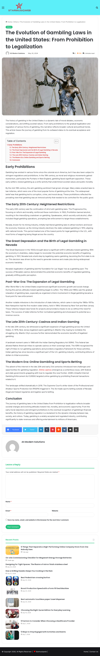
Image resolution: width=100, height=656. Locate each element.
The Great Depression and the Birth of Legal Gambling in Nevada (35, 150)
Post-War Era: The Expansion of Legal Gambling (29, 152)
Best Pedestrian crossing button (35, 577)
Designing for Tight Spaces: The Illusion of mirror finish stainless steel (37, 564)
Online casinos (45, 370)
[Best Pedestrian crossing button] (12, 580)
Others (16, 22)
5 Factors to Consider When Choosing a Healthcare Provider (48, 621)
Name (8, 502)
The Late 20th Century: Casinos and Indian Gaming (30, 155)
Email (8, 511)
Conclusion (16, 160)
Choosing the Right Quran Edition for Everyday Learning (45, 610)
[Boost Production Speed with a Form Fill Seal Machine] (12, 591)
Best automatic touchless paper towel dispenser (43, 599)
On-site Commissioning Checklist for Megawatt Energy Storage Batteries (39, 558)
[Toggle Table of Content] (55, 141)
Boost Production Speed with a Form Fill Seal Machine (45, 588)
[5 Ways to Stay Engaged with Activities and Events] (12, 635)
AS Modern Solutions (17, 53)
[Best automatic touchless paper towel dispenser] (12, 602)
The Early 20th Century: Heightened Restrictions (29, 147)
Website (55, 511)
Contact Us (94, 652)
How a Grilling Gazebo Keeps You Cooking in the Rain (29, 571)
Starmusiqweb (41, 652)
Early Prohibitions (15, 145)
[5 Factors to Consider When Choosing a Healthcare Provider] (12, 624)
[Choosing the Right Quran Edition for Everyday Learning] (12, 613)
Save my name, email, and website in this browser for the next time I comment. (38, 520)
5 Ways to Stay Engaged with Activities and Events (43, 632)
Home (9, 22)
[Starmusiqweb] (19, 7)
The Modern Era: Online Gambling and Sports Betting (31, 157)
